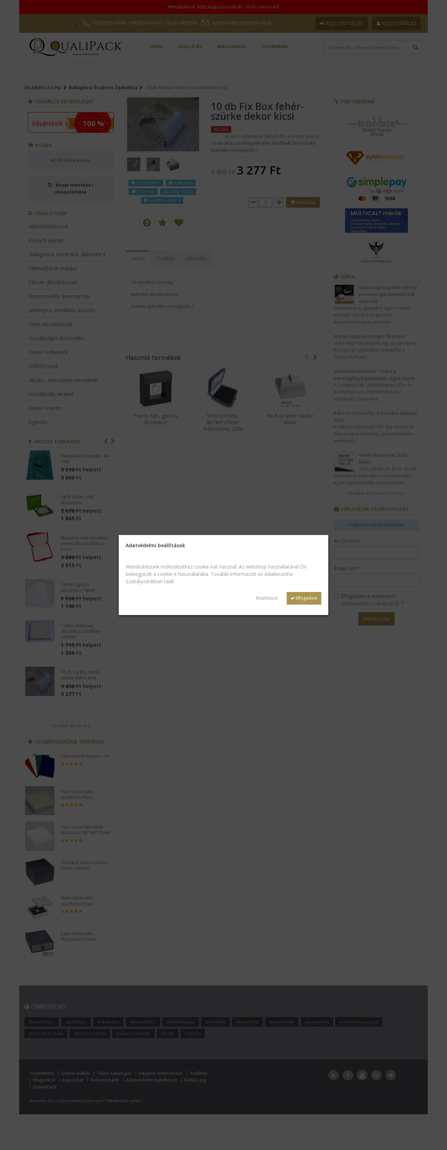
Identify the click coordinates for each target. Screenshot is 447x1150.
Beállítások (267, 598)
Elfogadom (306, 598)
